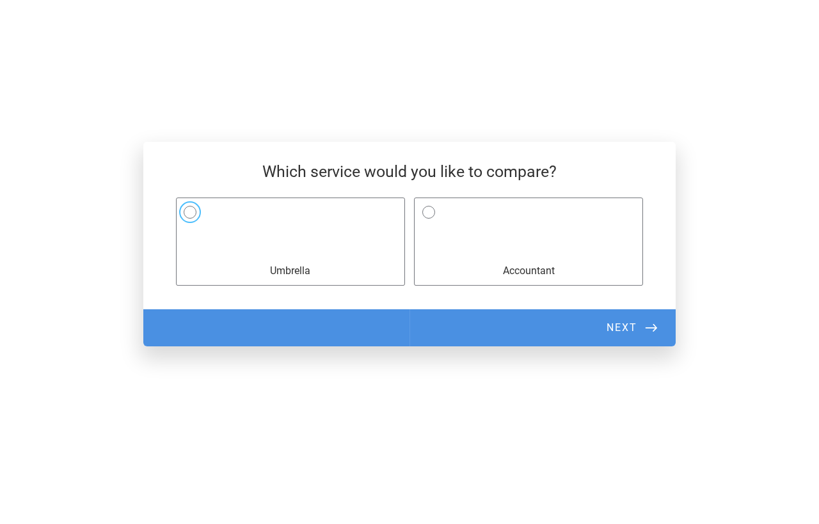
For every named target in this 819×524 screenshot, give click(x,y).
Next (622, 327)
